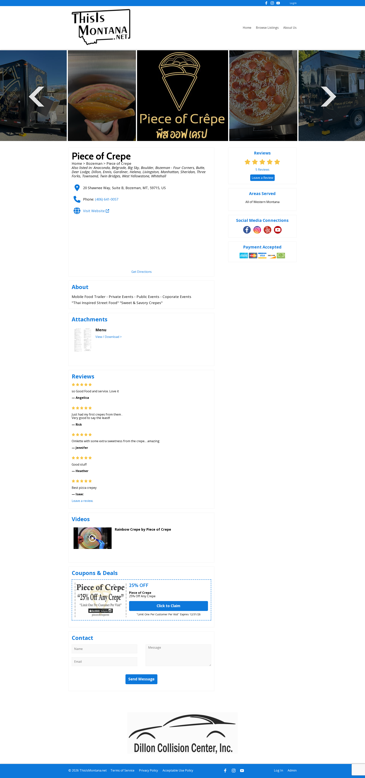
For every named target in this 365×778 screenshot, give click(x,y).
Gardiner (120, 171)
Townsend (90, 176)
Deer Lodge (81, 171)
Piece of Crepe (140, 593)
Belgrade (119, 167)
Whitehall (158, 176)
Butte (200, 167)
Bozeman (94, 163)
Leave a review (82, 501)
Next (328, 96)
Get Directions (141, 272)
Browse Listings (267, 27)
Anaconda (102, 167)
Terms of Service (122, 770)
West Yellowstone (135, 176)
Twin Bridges (110, 176)
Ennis (107, 171)
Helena (135, 171)
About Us (290, 27)
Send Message (141, 679)
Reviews (262, 169)
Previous (36, 96)
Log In (293, 3)
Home (247, 27)
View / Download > (108, 336)
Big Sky (133, 167)
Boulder (147, 167)
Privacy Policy (148, 770)
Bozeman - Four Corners (174, 167)
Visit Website (94, 211)
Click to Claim (168, 605)
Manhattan (170, 171)
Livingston (151, 171)
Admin (292, 770)
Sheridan (187, 171)
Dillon (96, 171)
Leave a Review (262, 178)
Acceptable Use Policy (178, 770)
